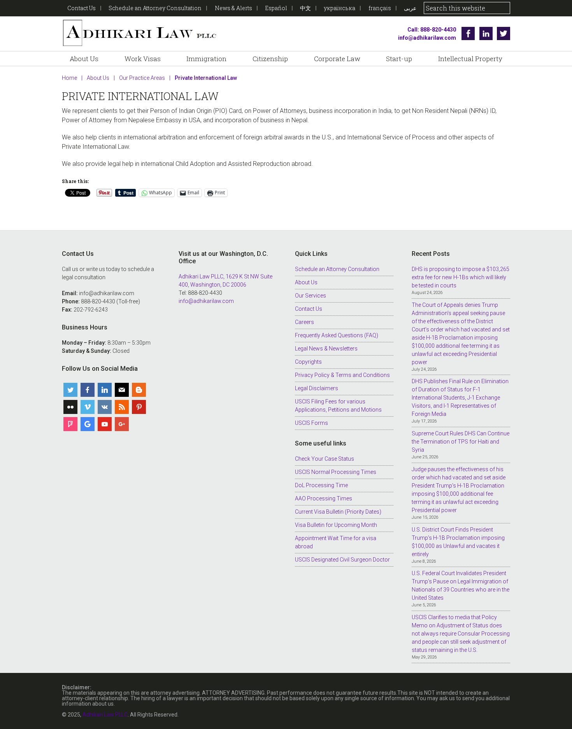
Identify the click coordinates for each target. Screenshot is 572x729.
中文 (305, 8)
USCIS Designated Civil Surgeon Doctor (342, 559)
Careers (304, 322)
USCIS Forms (311, 423)
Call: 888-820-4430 (431, 29)
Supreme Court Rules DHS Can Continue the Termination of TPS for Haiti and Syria (460, 441)
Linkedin (486, 33)
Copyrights (308, 362)
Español (276, 8)
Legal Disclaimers (316, 388)
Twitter (503, 33)
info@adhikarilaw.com (427, 38)
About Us (306, 282)
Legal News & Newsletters (326, 348)
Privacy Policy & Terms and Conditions (342, 375)
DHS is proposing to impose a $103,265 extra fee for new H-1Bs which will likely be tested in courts (460, 277)
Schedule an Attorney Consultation (155, 8)
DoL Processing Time (321, 485)
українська (339, 8)
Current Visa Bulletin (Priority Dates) (338, 512)
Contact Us (81, 8)
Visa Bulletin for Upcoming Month (336, 525)
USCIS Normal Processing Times (335, 472)
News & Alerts (233, 8)
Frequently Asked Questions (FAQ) (336, 335)
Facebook (468, 33)
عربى (410, 8)
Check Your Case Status (324, 459)
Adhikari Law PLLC (140, 33)
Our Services (310, 295)
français (379, 8)
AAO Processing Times (323, 498)
